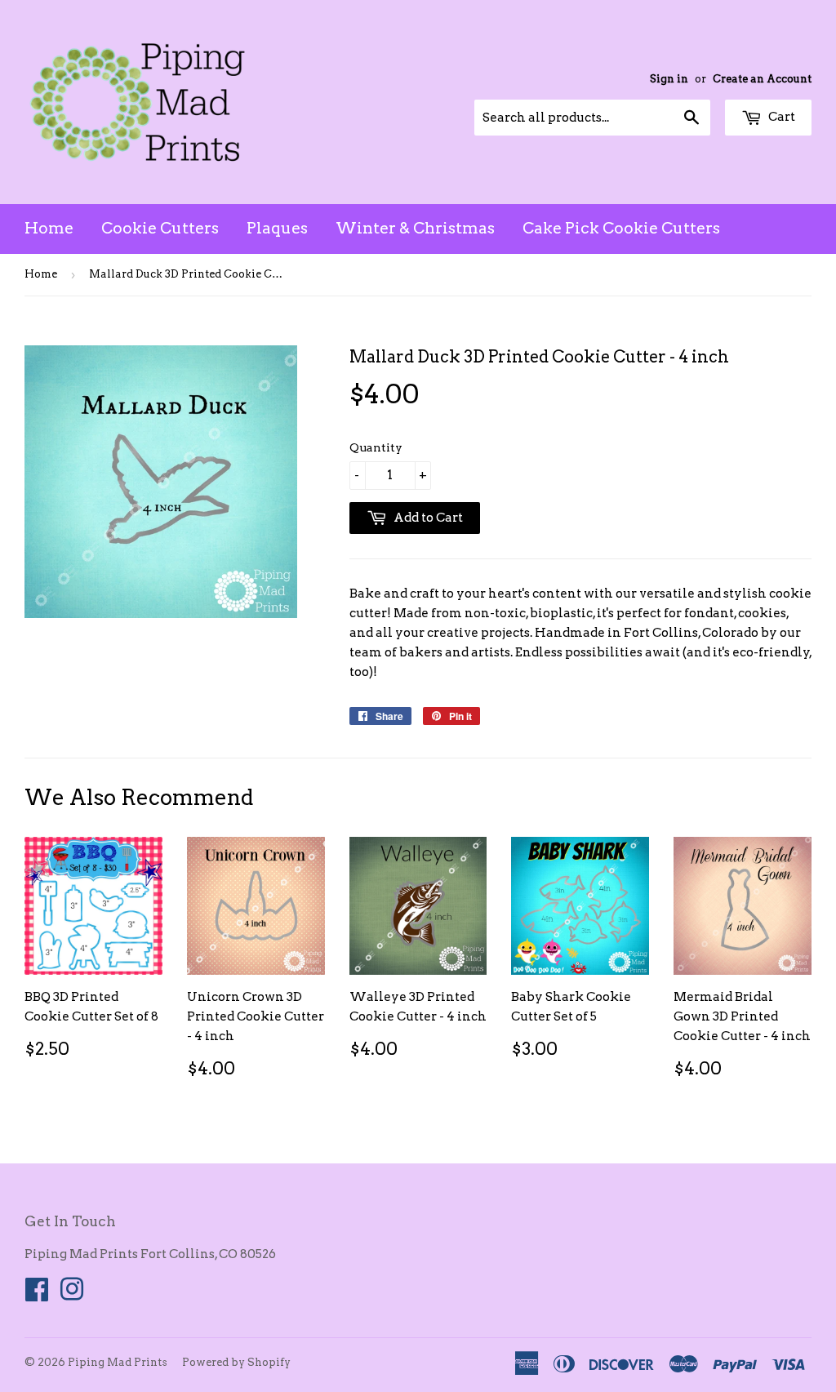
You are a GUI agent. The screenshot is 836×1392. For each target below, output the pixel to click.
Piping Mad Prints (117, 1362)
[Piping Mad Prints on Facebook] (36, 1294)
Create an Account (762, 79)
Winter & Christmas (415, 228)
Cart (780, 116)
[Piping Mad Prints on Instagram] (72, 1294)
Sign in (669, 79)
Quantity (375, 447)
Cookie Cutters (160, 228)
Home (48, 228)
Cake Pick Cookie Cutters (621, 228)
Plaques (277, 228)
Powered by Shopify (236, 1362)
